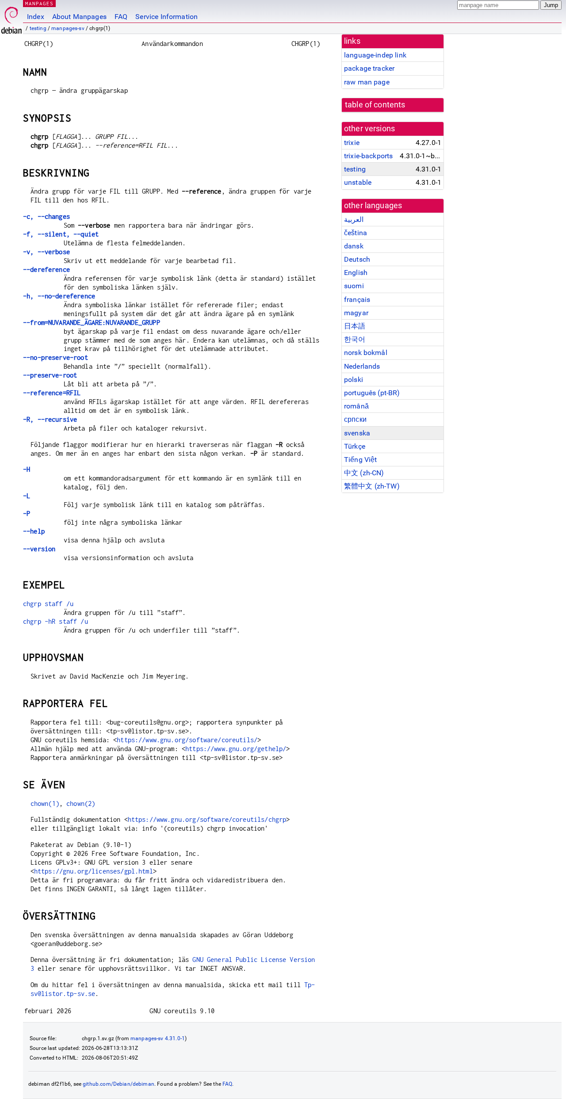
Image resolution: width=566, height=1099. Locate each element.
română (356, 406)
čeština (355, 233)
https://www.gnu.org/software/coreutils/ (187, 740)
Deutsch (357, 259)
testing (38, 28)
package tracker (369, 68)
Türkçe (354, 446)
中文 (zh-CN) (364, 473)
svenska (357, 433)
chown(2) (80, 803)
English (355, 272)
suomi (354, 286)
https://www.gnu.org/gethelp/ (235, 748)
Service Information (166, 16)
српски (355, 419)
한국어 (354, 339)
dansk (353, 246)
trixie (351, 142)
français (357, 299)
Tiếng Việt (360, 459)
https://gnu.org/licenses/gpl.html (93, 871)
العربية (353, 219)
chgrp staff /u (48, 603)
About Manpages (79, 16)
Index (35, 16)
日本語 (354, 326)
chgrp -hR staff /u (55, 621)
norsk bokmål (365, 352)
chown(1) (45, 803)
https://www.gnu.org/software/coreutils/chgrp (207, 819)
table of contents (375, 104)
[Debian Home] (11, 18)
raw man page (367, 82)
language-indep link (375, 55)
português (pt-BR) (372, 393)
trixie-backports (368, 156)
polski (353, 379)
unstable (357, 182)
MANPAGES (39, 3)
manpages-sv (67, 28)
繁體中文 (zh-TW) (372, 486)
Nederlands (362, 366)
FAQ (121, 16)
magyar (356, 313)
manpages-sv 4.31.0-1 (157, 1038)
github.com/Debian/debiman (118, 1084)
